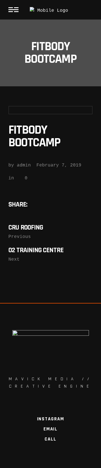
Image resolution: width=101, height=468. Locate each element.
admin (24, 165)
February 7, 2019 (58, 165)
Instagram (50, 419)
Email (50, 429)
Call (50, 439)
